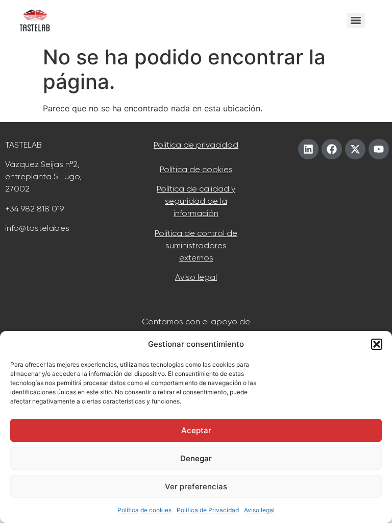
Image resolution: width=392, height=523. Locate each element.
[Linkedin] (308, 149)
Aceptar (196, 430)
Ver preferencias (196, 486)
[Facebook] (332, 149)
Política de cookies (144, 510)
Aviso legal (259, 510)
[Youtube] (379, 149)
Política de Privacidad (208, 510)
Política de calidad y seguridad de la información (196, 201)
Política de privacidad (196, 145)
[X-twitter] (355, 149)
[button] (377, 344)
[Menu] (356, 20)
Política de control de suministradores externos (196, 245)
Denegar (196, 458)
